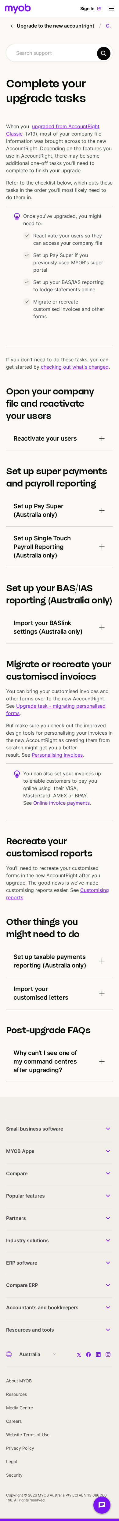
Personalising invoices (57, 755)
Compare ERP (22, 1285)
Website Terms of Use (27, 1434)
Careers (14, 1421)
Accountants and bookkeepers (42, 1307)
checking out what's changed (75, 367)
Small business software (34, 1129)
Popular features (25, 1196)
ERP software (21, 1263)
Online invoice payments (61, 803)
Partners (16, 1218)
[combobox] (59, 53)
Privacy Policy (20, 1448)
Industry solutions (27, 1240)
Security (14, 1475)
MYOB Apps (20, 1151)
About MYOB (19, 1380)
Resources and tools (30, 1330)
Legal (11, 1461)
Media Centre (19, 1407)
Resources (16, 1394)
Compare (16, 1173)
